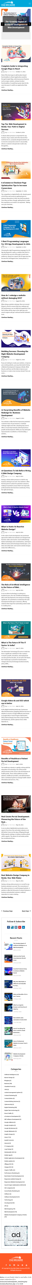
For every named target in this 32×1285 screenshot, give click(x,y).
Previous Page (8, 911)
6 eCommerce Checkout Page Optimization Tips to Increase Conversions (14, 185)
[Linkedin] (23, 927)
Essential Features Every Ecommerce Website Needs (20, 971)
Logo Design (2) (8, 1149)
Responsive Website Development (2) (14, 1182)
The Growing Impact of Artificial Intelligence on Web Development (16, 24)
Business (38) (8, 1083)
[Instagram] (22, 1265)
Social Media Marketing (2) (12, 1191)
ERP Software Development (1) (12, 1119)
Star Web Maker (11, 72)
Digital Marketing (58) (10, 1107)
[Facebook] (8, 927)
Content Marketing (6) (10, 1095)
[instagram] (16, 927)
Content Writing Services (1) (12, 1101)
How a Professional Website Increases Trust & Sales (20, 1043)
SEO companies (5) (9, 1188)
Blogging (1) (7, 1080)
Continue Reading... (7, 90)
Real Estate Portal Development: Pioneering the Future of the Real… (15, 819)
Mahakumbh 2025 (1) (10, 1152)
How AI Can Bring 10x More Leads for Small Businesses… (19, 1030)
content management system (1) (13, 1092)
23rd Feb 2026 (17, 1022)
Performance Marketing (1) (11, 1173)
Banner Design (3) (9, 1077)
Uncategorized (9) (9, 1203)
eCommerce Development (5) (12, 1116)
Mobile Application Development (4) (14, 1158)
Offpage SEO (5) (8, 1164)
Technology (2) (8, 1200)
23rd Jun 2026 (17, 963)
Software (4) (7, 1194)
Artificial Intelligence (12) (11, 1074)
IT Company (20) (8, 1146)
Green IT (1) (7, 1137)
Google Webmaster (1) (10, 1131)
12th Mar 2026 (17, 1011)
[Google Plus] (10, 1265)
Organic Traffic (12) (9, 1170)
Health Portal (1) (9, 1140)
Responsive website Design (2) (12, 1179)
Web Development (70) (10, 1212)
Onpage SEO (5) (8, 1167)
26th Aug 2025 (17, 1058)
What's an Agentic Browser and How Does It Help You (20, 1007)
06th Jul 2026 (17, 950)
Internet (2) (7, 1143)
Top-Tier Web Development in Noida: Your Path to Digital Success (13, 127)
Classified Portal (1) (9, 1086)
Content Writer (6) (9, 1098)
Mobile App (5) (8, 1155)
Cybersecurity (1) (9, 1104)
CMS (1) (6, 1089)
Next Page (25, 911)
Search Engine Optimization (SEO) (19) (15, 1185)
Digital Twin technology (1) (11, 1110)
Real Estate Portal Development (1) (14, 1176)
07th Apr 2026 (17, 999)
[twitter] (12, 927)
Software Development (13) (11, 1197)
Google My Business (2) (10, 1128)
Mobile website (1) (9, 1161)
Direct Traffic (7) (8, 1113)
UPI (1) (6, 1206)
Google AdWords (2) (9, 1122)
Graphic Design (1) (9, 1134)
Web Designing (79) (9, 1209)
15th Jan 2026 (17, 1035)
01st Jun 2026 (17, 975)
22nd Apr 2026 (17, 988)
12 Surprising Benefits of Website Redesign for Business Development (15, 413)
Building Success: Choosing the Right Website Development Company (14, 354)
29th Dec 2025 (17, 1048)
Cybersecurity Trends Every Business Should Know (19, 958)
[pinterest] (19, 927)
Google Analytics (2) (10, 1125)
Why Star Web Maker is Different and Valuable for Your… (19, 983)
